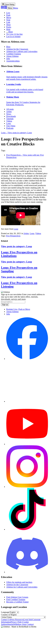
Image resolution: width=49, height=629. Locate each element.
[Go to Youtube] (27, 444)
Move (8, 17)
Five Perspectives (13, 236)
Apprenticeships (13, 61)
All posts (10, 109)
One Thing (10, 126)
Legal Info (28, 619)
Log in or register (13, 36)
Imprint (11, 624)
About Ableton (12, 56)
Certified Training (13, 54)
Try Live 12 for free (14, 34)
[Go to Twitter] (27, 401)
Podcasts (9, 128)
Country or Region (9, 615)
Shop (8, 25)
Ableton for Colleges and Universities (21, 51)
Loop (8, 123)
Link (8, 22)
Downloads (11, 116)
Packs (8, 27)
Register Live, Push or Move (18, 309)
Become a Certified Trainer (17, 602)
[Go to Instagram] (27, 487)
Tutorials (9, 119)
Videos (9, 121)
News (8, 114)
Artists (9, 111)
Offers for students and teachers (19, 582)
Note (8, 20)
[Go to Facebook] (27, 359)
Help (8, 29)
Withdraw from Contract (24, 624)
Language (5, 612)
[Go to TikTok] (27, 529)
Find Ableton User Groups (17, 597)
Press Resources (17, 619)
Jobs (8, 58)
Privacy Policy (17, 622)
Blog (8, 47)
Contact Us (5, 619)
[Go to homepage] (4, 8)
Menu (10, 8)
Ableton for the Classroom (17, 49)
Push (8, 15)
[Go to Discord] (27, 572)
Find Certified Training (15, 599)
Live (8, 13)
